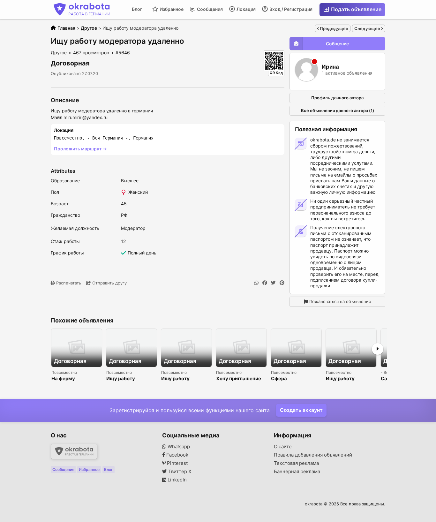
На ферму (63, 379)
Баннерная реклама (297, 471)
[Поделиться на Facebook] (264, 282)
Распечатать (68, 282)
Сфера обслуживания (289, 379)
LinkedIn (176, 480)
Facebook (176, 455)
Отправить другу (109, 282)
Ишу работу (175, 379)
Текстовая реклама (296, 463)
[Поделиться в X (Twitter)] (273, 282)
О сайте (283, 447)
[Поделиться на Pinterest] (282, 282)
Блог (137, 9)
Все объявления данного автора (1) (337, 110)
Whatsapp (178, 447)
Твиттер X (179, 471)
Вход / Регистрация (290, 9)
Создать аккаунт (301, 410)
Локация (246, 9)
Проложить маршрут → (80, 148)
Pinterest (177, 463)
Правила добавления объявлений (313, 455)
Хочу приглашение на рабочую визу (238, 379)
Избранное (171, 9)
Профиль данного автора (337, 97)
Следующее (367, 28)
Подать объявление (355, 9)
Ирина (330, 67)
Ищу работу (120, 379)
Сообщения (209, 9)
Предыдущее (333, 28)
